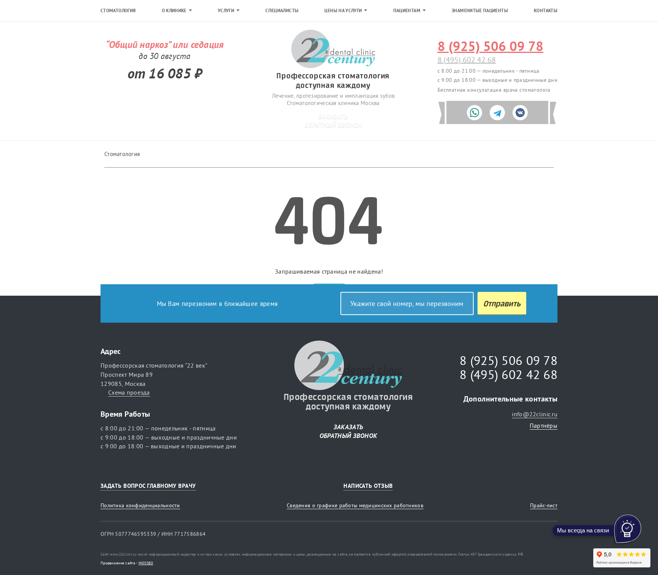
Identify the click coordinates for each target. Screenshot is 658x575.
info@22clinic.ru (534, 414)
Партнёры (543, 425)
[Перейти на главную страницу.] (333, 49)
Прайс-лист (543, 505)
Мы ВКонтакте (548, 485)
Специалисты (282, 11)
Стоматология (118, 11)
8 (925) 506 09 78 (490, 46)
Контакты (545, 11)
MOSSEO (146, 563)
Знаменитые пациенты (480, 11)
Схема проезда (129, 392)
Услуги (226, 11)
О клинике (174, 11)
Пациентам (406, 11)
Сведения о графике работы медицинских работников (355, 505)
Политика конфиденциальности (140, 505)
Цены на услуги (343, 11)
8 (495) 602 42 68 (467, 59)
